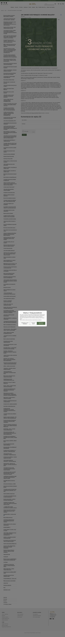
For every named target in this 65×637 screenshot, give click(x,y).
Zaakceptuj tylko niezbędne (24, 323)
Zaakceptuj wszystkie (41, 323)
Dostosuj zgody (33, 323)
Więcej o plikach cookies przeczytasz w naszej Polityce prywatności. (31, 319)
